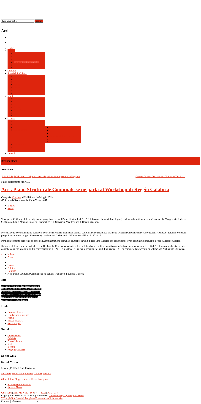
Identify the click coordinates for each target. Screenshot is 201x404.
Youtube (47, 373)
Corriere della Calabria (14, 337)
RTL (49, 392)
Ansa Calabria (15, 341)
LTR (56, 392)
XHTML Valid (20, 392)
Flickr (11, 379)
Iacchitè (11, 346)
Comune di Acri (15, 312)
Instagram (43, 379)
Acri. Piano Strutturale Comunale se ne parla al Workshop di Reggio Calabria (85, 189)
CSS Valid (6, 392)
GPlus (4, 379)
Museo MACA (15, 320)
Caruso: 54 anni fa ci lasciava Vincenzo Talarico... (160, 176)
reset (43, 392)
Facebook (6, 373)
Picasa (34, 379)
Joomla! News (15, 387)
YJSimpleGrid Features (19, 384)
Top (32, 392)
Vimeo (27, 379)
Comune (16, 197)
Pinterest (28, 373)
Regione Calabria (16, 349)
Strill (10, 344)
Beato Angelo (14, 323)
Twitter (15, 373)
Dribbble (38, 373)
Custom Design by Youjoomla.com (66, 395)
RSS (21, 373)
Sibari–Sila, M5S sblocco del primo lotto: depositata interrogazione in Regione (41, 176)
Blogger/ (18, 379)
